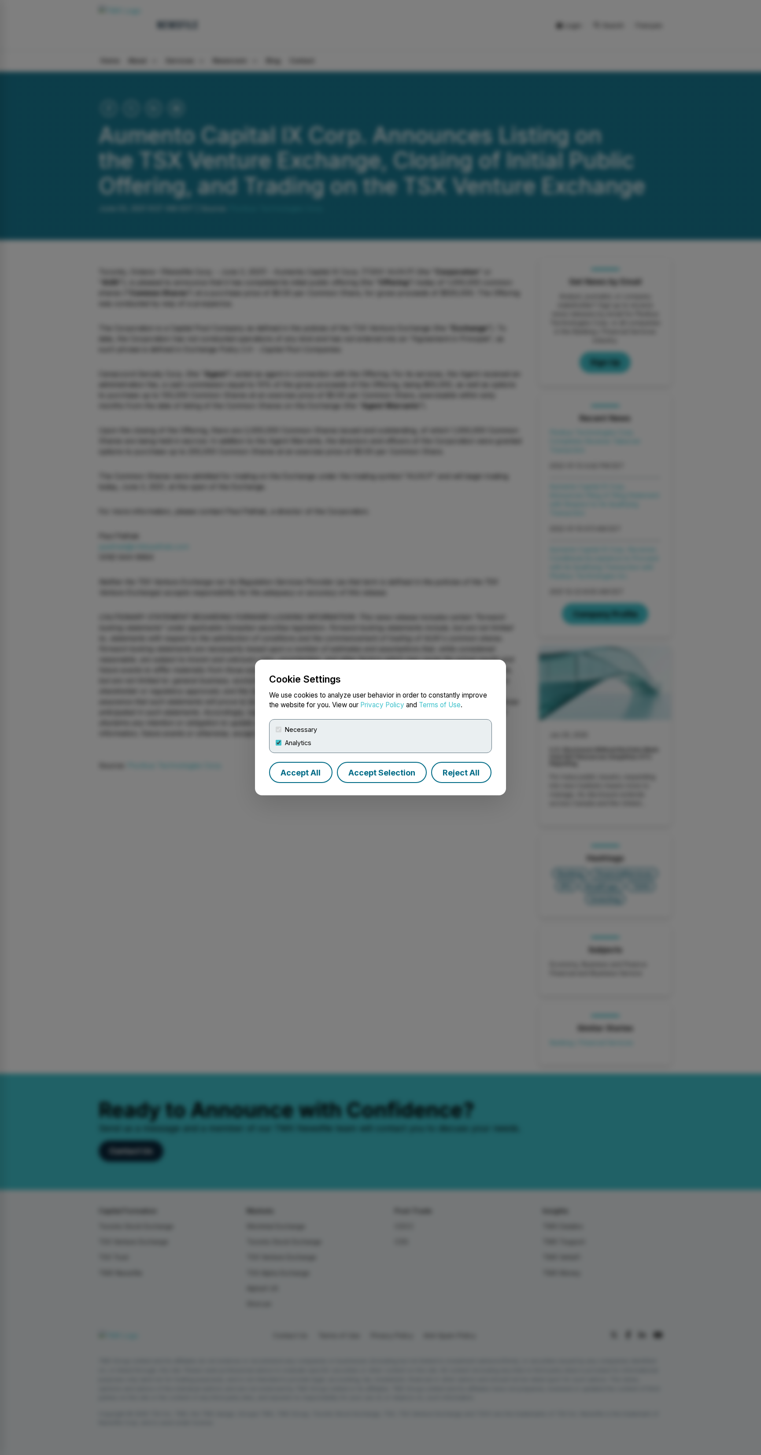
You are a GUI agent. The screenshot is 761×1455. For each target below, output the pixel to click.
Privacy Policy (382, 705)
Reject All (461, 772)
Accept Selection (381, 772)
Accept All (301, 772)
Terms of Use (440, 705)
